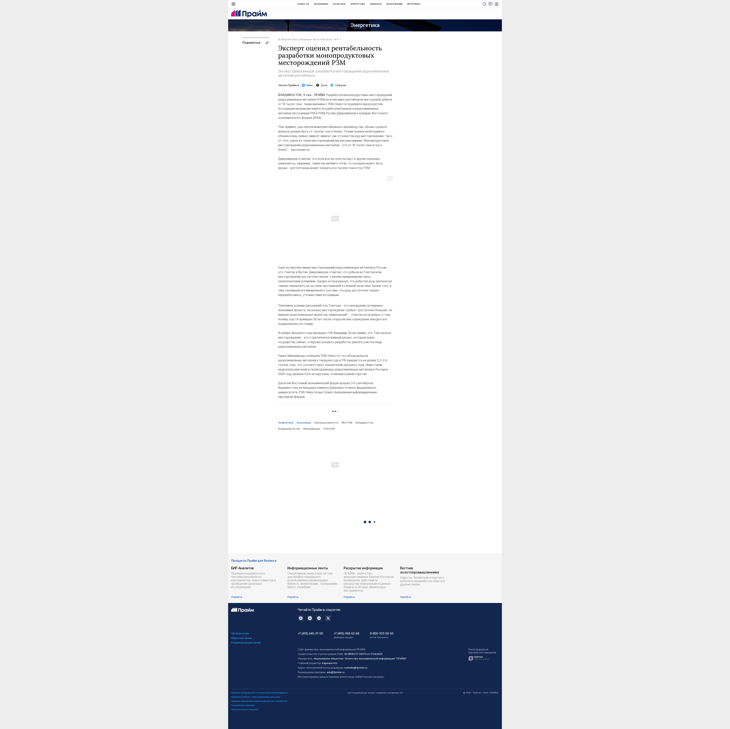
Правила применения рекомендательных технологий (259, 701)
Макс (309, 85)
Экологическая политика (244, 709)
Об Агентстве (240, 633)
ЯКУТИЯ (347, 422)
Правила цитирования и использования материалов (259, 692)
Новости (303, 4)
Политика (339, 4)
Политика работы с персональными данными (255, 697)
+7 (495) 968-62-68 (346, 635)
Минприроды (311, 428)
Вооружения (394, 4)
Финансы (376, 4)
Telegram (340, 85)
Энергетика (357, 4)
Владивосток (364, 422)
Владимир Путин (289, 428)
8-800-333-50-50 (381, 635)
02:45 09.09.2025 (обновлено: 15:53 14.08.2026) (305, 39)
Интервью (414, 4)
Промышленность (326, 422)
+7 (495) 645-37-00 (310, 633)
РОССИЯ (329, 428)
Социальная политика (243, 705)
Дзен (324, 85)
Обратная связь (241, 637)
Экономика (321, 4)
